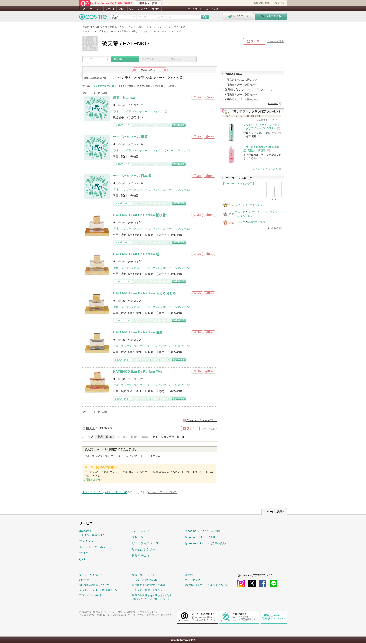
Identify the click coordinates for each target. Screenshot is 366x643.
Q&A (131, 8)
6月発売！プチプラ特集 (241, 94)
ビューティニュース (145, 543)
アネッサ (240, 212)
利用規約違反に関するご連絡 (148, 585)
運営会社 (190, 574)
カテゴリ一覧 (195, 9)
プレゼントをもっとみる (264, 168)
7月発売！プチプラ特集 (241, 84)
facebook (262, 583)
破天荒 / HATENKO (99, 428)
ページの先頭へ (276, 511)
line (273, 583)
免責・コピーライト (143, 574)
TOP (83, 8)
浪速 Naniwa (124, 97)
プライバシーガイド (90, 595)
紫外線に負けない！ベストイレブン (248, 89)
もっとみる (273, 103)
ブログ (122, 8)
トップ (88, 58)
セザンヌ (240, 222)
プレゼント (139, 537)
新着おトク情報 (148, 3)
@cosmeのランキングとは (201, 420)
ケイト (239, 205)
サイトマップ (192, 580)
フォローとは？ (275, 41)
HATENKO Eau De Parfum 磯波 (137, 332)
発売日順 (160, 86)
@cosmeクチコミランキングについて (206, 585)
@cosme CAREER (206, 543)
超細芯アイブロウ (257, 222)
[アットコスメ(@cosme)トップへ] (93, 18)
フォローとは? (209, 428)
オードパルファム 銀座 (130, 137)
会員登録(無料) (261, 3)
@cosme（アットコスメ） (162, 492)
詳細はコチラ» (93, 479)
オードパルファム (179, 150)
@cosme (94, 533)
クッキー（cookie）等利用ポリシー (99, 590)
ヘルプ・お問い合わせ (144, 580)
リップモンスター (255, 205)
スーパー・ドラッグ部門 (238, 183)
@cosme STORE (201, 537)
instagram (241, 583)
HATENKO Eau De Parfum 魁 (136, 254)
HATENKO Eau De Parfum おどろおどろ (144, 293)
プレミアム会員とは (90, 574)
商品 (118, 58)
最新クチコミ (141, 555)
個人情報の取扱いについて (94, 585)
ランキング (96, 8)
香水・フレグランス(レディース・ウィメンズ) (140, 111)
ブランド (110, 8)
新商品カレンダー (144, 549)
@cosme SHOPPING (204, 531)
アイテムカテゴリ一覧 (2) (168, 436)
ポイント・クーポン (92, 547)
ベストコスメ (211, 9)
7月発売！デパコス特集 (241, 79)
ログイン (279, 3)
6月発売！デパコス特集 (241, 99)
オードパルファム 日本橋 (132, 176)
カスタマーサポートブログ (147, 590)
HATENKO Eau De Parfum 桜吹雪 (139, 215)
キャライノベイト (92, 492)
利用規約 (84, 580)
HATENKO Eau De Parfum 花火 (137, 371)
